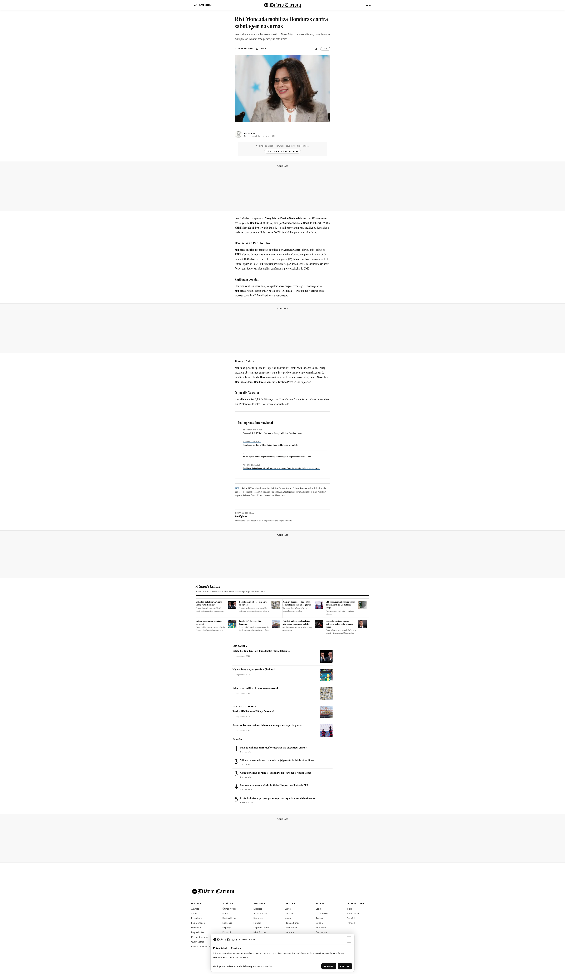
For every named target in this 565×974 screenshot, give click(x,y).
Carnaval (289, 913)
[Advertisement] (282, 187)
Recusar (329, 966)
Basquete (258, 918)
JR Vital (238, 488)
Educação (227, 932)
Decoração (321, 932)
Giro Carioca (291, 927)
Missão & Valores (199, 937)
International (353, 913)
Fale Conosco (198, 923)
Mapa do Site (197, 932)
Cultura (288, 909)
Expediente (196, 918)
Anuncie (195, 909)
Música (288, 918)
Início (349, 909)
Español (351, 918)
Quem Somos (197, 941)
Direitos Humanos (230, 918)
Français (351, 923)
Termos (244, 957)
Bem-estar (321, 927)
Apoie (369, 5)
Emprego (226, 927)
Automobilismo (260, 913)
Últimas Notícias (229, 909)
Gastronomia (322, 913)
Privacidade (220, 957)
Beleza (319, 923)
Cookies (233, 957)
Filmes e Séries (292, 923)
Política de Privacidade (202, 946)
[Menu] (195, 5)
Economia (227, 923)
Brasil (225, 913)
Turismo (320, 918)
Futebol (257, 923)
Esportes (258, 909)
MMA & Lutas (260, 932)
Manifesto (196, 927)
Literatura (289, 932)
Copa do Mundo (261, 927)
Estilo (318, 909)
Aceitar (345, 966)
